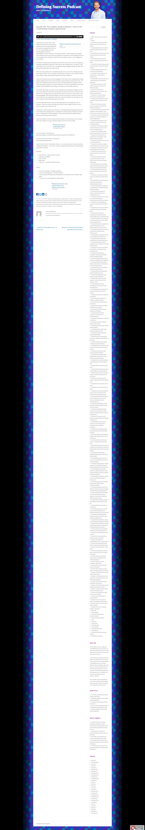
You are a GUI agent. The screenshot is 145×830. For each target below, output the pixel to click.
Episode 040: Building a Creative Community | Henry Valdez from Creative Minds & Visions (99, 243)
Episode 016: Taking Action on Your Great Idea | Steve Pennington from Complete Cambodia (98, 122)
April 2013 (93, 809)
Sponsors (65, 20)
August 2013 (94, 802)
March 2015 (94, 767)
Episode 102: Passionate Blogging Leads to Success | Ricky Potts (99, 732)
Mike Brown (73, 202)
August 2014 (94, 780)
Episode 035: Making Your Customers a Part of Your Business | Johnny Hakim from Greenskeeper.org (99, 220)
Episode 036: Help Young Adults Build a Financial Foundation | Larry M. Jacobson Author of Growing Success (99, 225)
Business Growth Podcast (46, 200)
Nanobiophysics (40, 204)
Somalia (50, 204)
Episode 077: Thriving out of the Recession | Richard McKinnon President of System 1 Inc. (99, 418)
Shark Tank (94, 621)
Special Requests (95, 625)
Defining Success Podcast (58, 7)
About (43, 20)
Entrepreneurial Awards (46, 202)
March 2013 (94, 811)
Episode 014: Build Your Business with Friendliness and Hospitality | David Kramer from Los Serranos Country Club (99, 111)
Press (92, 619)
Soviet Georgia (55, 204)
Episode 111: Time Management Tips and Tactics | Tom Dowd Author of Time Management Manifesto (99, 577)
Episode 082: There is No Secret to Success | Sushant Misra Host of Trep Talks (98, 441)
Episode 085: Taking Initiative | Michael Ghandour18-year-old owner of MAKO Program (99, 454)
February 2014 (94, 791)
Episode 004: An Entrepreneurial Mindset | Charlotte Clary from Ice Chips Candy (99, 60)
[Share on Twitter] (40, 194)
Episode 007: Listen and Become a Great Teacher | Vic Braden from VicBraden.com (98, 74)
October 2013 (94, 798)
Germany (54, 202)
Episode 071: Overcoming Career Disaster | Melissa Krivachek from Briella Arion (99, 379)
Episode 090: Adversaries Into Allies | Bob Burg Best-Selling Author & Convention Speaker (99, 483)
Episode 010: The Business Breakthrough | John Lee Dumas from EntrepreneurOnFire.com (98, 91)
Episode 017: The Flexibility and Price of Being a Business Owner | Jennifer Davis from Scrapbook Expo (99, 127)
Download (54, 39)
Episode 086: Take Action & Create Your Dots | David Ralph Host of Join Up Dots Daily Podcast (99, 459)
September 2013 (95, 800)
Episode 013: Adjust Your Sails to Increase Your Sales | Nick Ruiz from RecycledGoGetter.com (98, 105)
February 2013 (94, 813)
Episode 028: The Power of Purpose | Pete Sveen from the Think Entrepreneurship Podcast (99, 182)
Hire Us (72, 20)
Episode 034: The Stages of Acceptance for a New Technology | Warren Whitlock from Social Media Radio (99, 214)
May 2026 (93, 760)
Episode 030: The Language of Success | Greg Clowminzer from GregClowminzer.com (97, 192)
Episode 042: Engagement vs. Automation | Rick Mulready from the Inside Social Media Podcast (98, 254)
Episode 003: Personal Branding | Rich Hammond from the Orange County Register (99, 54)
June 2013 (93, 805)
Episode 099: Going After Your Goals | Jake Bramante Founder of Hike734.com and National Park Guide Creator (99, 525)
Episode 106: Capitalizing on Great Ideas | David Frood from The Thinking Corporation (98, 552)
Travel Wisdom (70, 204)
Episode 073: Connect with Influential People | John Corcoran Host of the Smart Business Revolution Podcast (99, 392)
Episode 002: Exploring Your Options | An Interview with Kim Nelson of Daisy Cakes (99, 49)
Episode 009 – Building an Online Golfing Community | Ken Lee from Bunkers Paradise (98, 85)
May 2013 (93, 807)
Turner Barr (43, 206)
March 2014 (94, 789)
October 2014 (94, 776)
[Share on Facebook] (37, 194)
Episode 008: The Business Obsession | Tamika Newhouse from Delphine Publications (99, 80)
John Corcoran (60, 202)
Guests (57, 20)
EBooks (93, 40)
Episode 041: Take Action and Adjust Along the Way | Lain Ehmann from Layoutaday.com (99, 249)
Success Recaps (95, 626)
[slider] (80, 36)
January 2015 (94, 771)
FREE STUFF (93, 610)
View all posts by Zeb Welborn (53, 215)
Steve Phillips (94, 731)
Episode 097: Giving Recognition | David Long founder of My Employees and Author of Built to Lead (98, 516)
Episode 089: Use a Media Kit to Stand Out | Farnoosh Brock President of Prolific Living (99, 477)
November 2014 (94, 775)
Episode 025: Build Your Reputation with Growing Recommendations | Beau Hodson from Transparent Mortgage (99, 165)
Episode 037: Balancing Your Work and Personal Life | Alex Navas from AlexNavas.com (99, 231)
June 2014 (93, 784)
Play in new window (45, 39)
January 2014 (94, 793)
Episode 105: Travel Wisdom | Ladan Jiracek (58, 198)
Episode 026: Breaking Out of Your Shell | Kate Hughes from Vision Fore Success (98, 171)
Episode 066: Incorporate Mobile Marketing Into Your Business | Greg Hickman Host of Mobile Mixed (98, 356)
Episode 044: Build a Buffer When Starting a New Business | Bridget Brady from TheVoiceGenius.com (99, 263)
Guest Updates (94, 612)
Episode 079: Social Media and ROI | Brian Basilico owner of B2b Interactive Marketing (99, 430)
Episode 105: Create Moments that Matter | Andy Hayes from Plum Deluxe (99, 741)
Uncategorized (94, 630)
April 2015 (93, 765)
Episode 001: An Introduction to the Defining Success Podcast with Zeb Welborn (98, 44)
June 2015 (93, 764)
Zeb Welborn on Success (97, 636)
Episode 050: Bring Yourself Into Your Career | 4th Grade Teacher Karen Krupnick (99, 290)
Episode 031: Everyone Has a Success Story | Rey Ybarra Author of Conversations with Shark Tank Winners (99, 198)
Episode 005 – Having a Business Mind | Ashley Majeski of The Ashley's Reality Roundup (99, 65)
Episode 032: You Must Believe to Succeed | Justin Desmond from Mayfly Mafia (99, 203)
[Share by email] (46, 194)
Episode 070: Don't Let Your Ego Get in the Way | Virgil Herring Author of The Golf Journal (99, 374)
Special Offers (94, 623)
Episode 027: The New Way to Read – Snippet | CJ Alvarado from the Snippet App (99, 176)
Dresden (38, 202)
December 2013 (94, 795)
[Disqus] (59, 249)
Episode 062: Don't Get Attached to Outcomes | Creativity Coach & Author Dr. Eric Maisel (99, 338)
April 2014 (93, 787)
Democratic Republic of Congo (75, 200)
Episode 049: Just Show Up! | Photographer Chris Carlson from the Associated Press (98, 285)
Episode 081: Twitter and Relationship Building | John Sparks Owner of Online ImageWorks (99, 436)
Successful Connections (96, 628)
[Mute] (77, 36)
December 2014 (94, 773)
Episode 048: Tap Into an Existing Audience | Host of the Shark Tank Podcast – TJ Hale (98, 280)
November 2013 (94, 796)
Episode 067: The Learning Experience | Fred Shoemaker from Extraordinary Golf (99, 361)
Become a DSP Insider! (94, 20)
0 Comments (39, 32)
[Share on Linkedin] (43, 194)
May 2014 (93, 785)
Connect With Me (81, 20)
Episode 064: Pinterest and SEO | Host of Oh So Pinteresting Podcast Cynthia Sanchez (99, 347)
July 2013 (93, 804)
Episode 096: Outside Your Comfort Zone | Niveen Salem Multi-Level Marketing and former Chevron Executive (99, 510)
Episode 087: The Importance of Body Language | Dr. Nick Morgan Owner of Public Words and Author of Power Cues (99, 465)
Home (37, 20)
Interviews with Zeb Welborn (97, 617)
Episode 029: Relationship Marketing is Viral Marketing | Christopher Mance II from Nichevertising (99, 187)
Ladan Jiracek (67, 202)
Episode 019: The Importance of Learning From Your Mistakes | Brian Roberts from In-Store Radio (98, 136)
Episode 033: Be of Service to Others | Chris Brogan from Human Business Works (99, 209)
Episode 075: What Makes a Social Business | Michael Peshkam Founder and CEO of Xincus (98, 405)
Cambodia (54, 200)
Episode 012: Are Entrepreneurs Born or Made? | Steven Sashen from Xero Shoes (99, 100)
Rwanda (46, 204)
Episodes (51, 20)
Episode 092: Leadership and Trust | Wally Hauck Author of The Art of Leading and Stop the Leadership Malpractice (99, 488)
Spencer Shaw (63, 204)
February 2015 (94, 769)
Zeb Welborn (59, 206)
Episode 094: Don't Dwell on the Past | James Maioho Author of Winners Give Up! (99, 501)
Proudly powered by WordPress (43, 823)
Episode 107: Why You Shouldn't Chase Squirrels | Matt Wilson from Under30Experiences (98, 557)
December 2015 (94, 762)
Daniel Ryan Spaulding (62, 200)
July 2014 (93, 782)
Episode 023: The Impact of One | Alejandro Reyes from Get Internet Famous (98, 153)
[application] (59, 36)
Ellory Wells (94, 736)
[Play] (38, 36)
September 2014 (95, 778)
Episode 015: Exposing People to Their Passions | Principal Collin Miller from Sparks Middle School (99, 116)
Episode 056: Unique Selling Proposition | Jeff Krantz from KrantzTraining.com (97, 314)
